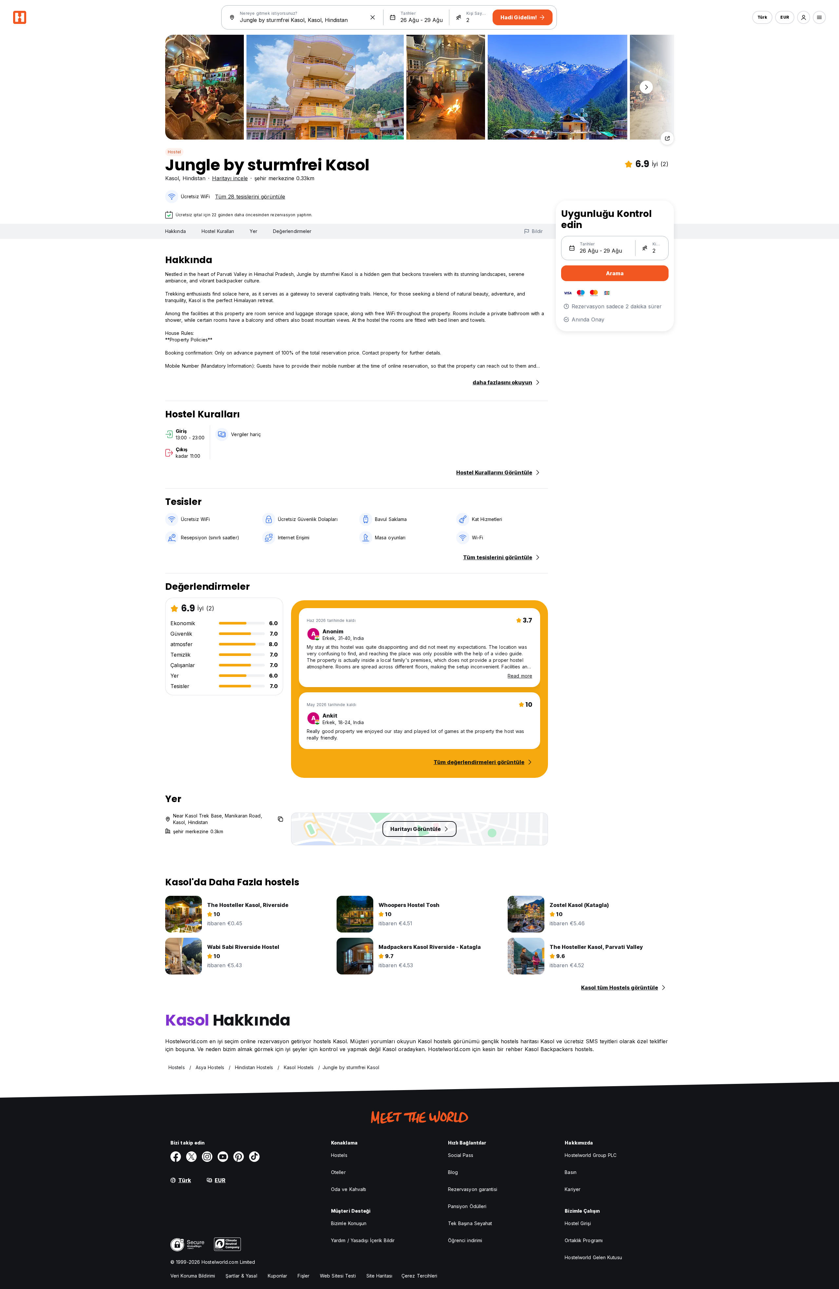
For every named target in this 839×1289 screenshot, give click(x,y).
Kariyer (572, 1189)
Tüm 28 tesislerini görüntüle (250, 196)
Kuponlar (277, 1276)
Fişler (303, 1276)
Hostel (174, 151)
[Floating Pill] (646, 87)
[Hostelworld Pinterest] (238, 1156)
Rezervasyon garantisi (472, 1189)
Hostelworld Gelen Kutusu (593, 1257)
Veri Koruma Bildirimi (192, 1276)
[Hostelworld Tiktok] (254, 1156)
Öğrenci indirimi (465, 1240)
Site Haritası (379, 1276)
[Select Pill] (803, 17)
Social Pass (460, 1155)
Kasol (172, 178)
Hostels (339, 1155)
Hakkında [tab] (175, 231)
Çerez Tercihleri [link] (419, 1276)
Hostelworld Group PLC (590, 1155)
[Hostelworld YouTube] (223, 1156)
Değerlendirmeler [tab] (292, 231)
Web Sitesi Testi (338, 1276)
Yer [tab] (253, 231)
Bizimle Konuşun (349, 1223)
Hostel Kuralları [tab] (218, 231)
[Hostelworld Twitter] (191, 1156)
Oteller (338, 1172)
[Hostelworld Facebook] (175, 1156)
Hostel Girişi (578, 1223)
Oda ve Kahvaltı (348, 1189)
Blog (453, 1172)
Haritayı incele (230, 178)
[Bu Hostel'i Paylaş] (667, 138)
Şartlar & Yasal (241, 1276)
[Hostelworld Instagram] (207, 1156)
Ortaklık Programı (584, 1240)
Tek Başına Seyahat (470, 1223)
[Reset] (372, 17)
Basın (570, 1172)
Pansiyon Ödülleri (467, 1206)
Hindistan (194, 178)
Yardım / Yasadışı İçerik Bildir (363, 1240)
